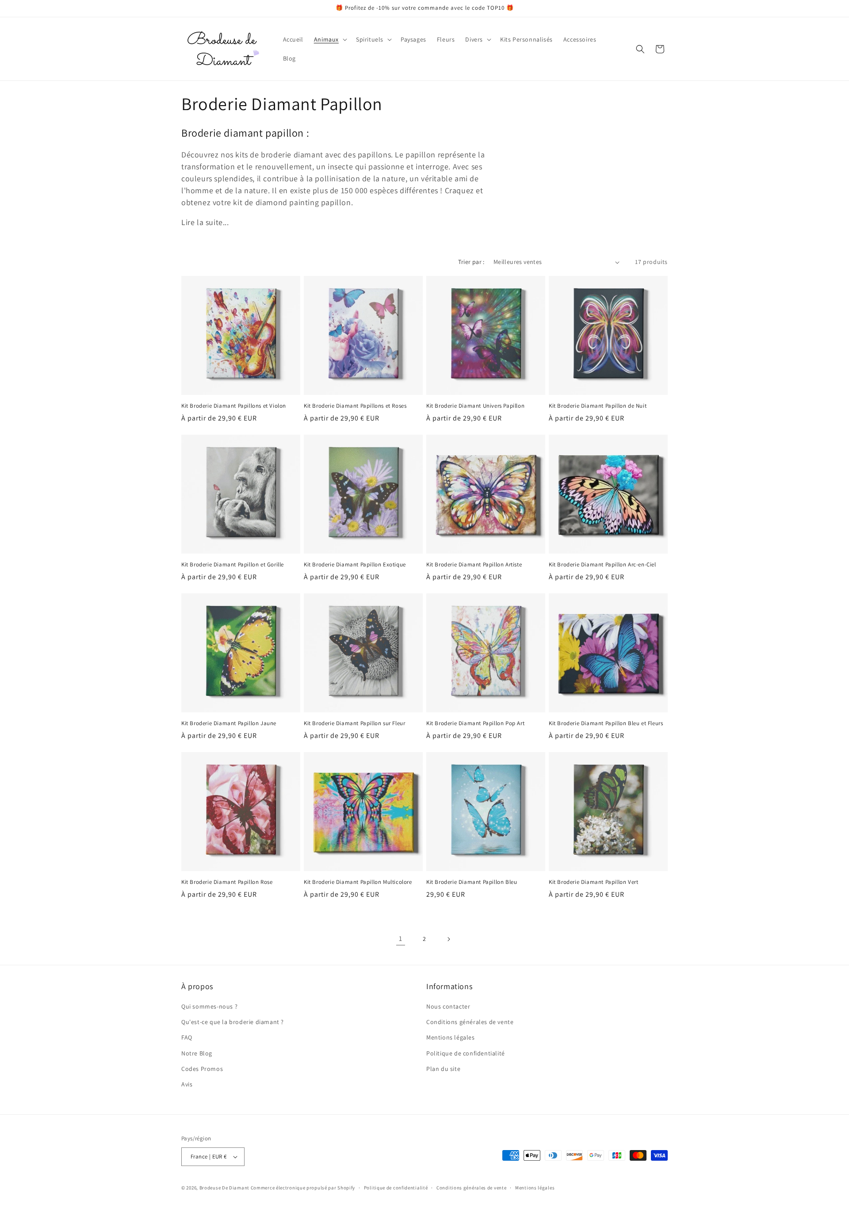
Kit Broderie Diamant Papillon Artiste (474, 564)
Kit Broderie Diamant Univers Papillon (475, 405)
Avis (186, 1084)
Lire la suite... (205, 222)
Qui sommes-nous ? (209, 1006)
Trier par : (471, 262)
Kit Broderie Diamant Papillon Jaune (228, 723)
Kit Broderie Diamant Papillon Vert (593, 882)
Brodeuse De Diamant (224, 1188)
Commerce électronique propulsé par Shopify (303, 1188)
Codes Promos (202, 1069)
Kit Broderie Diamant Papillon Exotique (355, 564)
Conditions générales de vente (469, 1022)
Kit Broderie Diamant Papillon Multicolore (358, 882)
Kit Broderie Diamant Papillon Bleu (471, 882)
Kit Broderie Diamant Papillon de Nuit (597, 405)
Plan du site (443, 1069)
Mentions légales (450, 1037)
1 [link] (400, 938)
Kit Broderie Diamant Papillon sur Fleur (354, 723)
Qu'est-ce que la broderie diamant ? (232, 1022)
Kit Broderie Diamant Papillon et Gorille (232, 564)
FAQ (186, 1037)
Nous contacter (448, 1006)
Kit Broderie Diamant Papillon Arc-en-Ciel (602, 564)
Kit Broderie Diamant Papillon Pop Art (475, 723)
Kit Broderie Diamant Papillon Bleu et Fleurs (606, 723)
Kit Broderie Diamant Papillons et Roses (355, 405)
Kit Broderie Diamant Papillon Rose (226, 882)
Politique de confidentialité (465, 1053)
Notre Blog (196, 1053)
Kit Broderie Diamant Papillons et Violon (233, 405)
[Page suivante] (448, 939)
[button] (330, 39)
